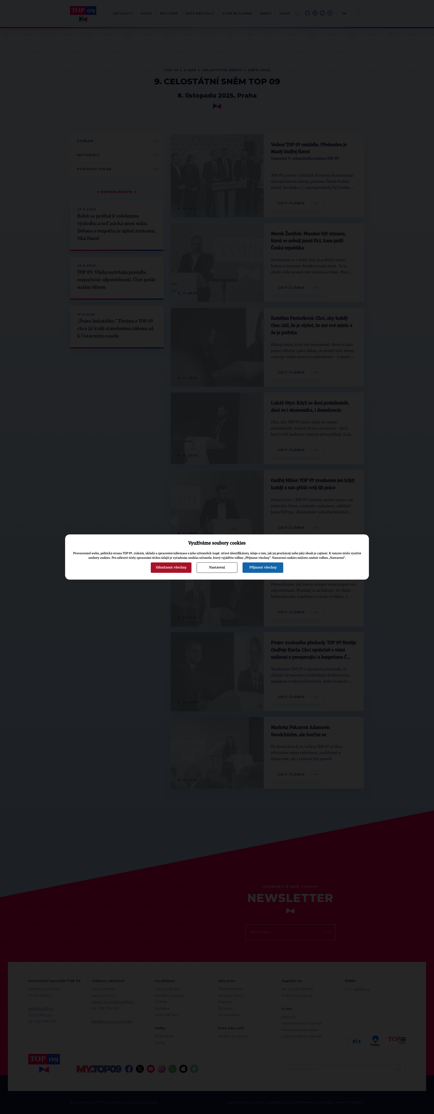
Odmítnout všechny (171, 567)
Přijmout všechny (263, 567)
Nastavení (217, 567)
